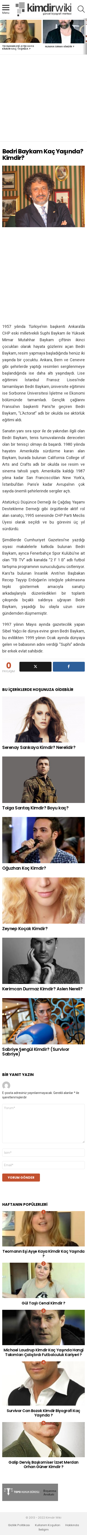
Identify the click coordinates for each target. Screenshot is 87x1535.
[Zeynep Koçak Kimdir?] (43, 900)
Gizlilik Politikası (19, 1525)
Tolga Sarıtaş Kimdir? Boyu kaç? (35, 808)
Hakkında (72, 1525)
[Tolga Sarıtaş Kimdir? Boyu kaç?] (43, 779)
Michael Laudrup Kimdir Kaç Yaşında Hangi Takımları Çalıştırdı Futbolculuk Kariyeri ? (43, 1352)
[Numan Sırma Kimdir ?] (63, 32)
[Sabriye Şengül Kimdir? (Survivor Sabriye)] (43, 1021)
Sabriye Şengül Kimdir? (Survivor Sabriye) (35, 1051)
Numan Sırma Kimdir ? (59, 46)
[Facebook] (69, 667)
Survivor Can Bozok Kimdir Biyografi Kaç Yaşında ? (43, 1413)
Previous (2, 36)
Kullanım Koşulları (47, 1525)
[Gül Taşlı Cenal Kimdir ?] (43, 1280)
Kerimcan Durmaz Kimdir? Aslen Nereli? (42, 989)
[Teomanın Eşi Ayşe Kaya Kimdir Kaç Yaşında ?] (20, 31)
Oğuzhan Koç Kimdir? (24, 868)
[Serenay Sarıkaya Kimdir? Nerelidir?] (43, 719)
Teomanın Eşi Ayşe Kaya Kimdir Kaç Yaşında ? (18, 47)
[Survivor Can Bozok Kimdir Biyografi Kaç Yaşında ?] (43, 1383)
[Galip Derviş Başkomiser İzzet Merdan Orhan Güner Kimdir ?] (43, 1439)
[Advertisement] (43, 98)
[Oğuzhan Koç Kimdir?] (43, 840)
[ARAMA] (81, 9)
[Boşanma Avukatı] (30, 1500)
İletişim (44, 1529)
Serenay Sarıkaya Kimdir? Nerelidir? (38, 747)
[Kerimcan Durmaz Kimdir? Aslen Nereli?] (43, 961)
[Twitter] (35, 667)
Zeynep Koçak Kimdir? (25, 929)
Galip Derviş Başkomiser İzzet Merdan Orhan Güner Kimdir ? (43, 1464)
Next (85, 36)
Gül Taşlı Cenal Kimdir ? (43, 1303)
